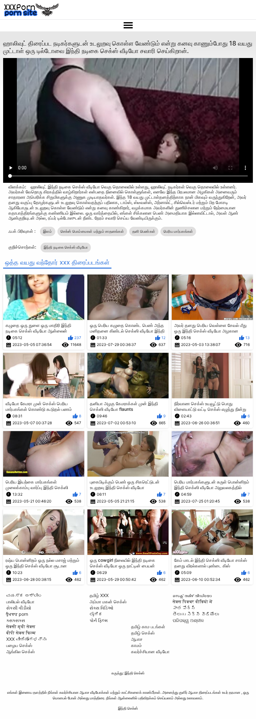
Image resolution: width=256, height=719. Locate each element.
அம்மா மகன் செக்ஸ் (108, 601)
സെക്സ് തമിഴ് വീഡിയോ (192, 595)
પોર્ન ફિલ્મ (99, 620)
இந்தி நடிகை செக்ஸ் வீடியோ (66, 247)
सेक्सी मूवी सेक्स (20, 626)
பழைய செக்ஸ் (19, 645)
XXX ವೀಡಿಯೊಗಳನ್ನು (26, 639)
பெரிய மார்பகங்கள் (178, 231)
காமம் (136, 645)
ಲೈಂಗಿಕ (96, 614)
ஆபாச (137, 639)
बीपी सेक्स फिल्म (21, 632)
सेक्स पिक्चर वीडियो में (193, 601)
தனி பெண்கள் (143, 231)
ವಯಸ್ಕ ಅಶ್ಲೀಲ (24, 595)
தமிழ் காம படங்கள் (148, 626)
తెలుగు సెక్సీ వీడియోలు (196, 614)
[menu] (128, 26)
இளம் (47, 231)
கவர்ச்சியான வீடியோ (150, 651)
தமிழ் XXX (99, 595)
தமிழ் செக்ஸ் (143, 632)
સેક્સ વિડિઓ (101, 607)
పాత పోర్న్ (184, 607)
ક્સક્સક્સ (15, 620)
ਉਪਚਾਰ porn (17, 614)
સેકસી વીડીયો (18, 607)
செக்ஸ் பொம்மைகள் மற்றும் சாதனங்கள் (92, 231)
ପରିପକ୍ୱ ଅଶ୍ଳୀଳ (188, 620)
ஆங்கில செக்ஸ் (20, 651)
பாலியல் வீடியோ (20, 601)
